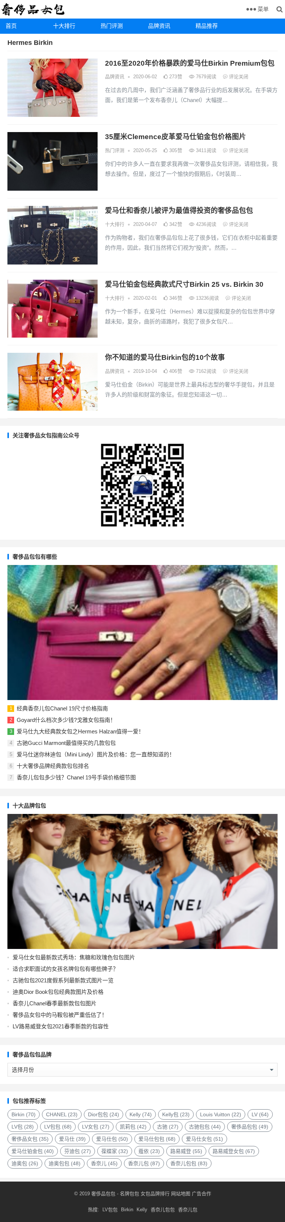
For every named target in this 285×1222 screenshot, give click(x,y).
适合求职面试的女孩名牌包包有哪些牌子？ (65, 969)
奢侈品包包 (249, 1127)
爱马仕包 (112, 1139)
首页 (11, 26)
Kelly (141, 1114)
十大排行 (64, 26)
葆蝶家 (114, 1151)
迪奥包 (25, 1163)
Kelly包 (176, 1114)
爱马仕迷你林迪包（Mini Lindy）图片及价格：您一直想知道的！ (96, 754)
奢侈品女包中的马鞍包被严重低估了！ (60, 1015)
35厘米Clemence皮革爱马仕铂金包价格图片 (175, 137)
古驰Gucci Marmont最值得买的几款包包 (66, 743)
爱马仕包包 (157, 1139)
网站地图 (180, 1193)
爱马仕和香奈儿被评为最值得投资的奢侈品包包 (179, 210)
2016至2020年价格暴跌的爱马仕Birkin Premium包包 (190, 63)
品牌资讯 (159, 26)
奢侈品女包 (30, 1139)
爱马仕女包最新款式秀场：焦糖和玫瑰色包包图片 (74, 957)
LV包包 (58, 1127)
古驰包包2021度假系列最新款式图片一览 (63, 980)
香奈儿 (104, 1163)
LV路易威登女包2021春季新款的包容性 (61, 1026)
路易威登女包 (234, 1151)
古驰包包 (205, 1127)
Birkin (24, 1114)
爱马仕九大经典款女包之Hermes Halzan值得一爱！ (80, 731)
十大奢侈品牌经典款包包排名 (53, 766)
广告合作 (201, 1193)
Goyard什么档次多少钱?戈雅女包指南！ (66, 720)
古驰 (167, 1127)
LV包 (23, 1127)
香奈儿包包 (188, 1163)
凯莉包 (133, 1127)
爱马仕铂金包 (33, 1151)
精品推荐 (207, 26)
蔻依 (149, 1151)
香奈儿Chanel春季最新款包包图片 (54, 1003)
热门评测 (112, 26)
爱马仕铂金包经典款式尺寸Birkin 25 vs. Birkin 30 (184, 284)
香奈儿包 (144, 1163)
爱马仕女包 (204, 1139)
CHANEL (62, 1114)
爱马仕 (72, 1139)
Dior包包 (103, 1114)
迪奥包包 (65, 1163)
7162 (205, 371)
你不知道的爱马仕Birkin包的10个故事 (165, 357)
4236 (205, 224)
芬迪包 (77, 1151)
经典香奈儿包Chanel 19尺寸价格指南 (62, 708)
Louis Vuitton (220, 1114)
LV (260, 1114)
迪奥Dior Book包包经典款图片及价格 (58, 992)
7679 (205, 76)
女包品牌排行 (155, 1193)
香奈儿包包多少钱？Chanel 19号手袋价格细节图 (76, 777)
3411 (205, 150)
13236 (206, 298)
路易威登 (186, 1151)
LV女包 (95, 1127)
